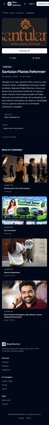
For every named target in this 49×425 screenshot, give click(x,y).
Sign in (32, 4)
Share (37, 58)
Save (14, 58)
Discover (20, 13)
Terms (28, 418)
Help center (6, 400)
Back (6, 13)
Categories (6, 370)
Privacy (21, 418)
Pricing (4, 385)
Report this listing (10, 137)
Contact (5, 404)
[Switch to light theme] (25, 3)
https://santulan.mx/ (12, 117)
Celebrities (30, 13)
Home (12, 13)
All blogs (5, 366)
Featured (5, 362)
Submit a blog (7, 381)
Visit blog (23, 51)
